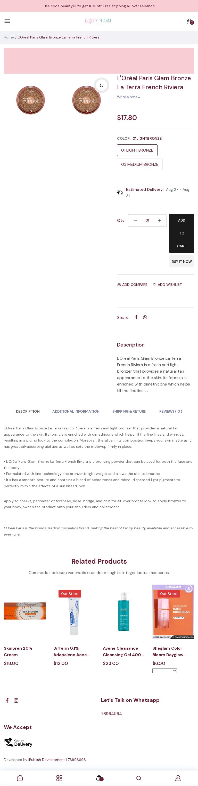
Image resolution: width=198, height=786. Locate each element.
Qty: (121, 220)
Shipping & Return (129, 411)
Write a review (128, 97)
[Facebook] (7, 700)
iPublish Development (46, 759)
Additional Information (76, 411)
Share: (123, 317)
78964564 (111, 713)
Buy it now (182, 262)
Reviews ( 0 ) (170, 411)
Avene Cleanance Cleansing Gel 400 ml (122, 652)
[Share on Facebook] (136, 317)
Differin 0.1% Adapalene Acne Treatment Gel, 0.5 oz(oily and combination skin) (73, 652)
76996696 (77, 759)
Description (27, 411)
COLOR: (139, 138)
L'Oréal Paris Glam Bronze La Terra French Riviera (154, 82)
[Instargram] (16, 700)
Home (9, 37)
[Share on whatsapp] (145, 317)
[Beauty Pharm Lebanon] (98, 21)
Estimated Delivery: (144, 189)
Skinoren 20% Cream (18, 651)
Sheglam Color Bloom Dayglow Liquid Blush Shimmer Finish (168, 652)
